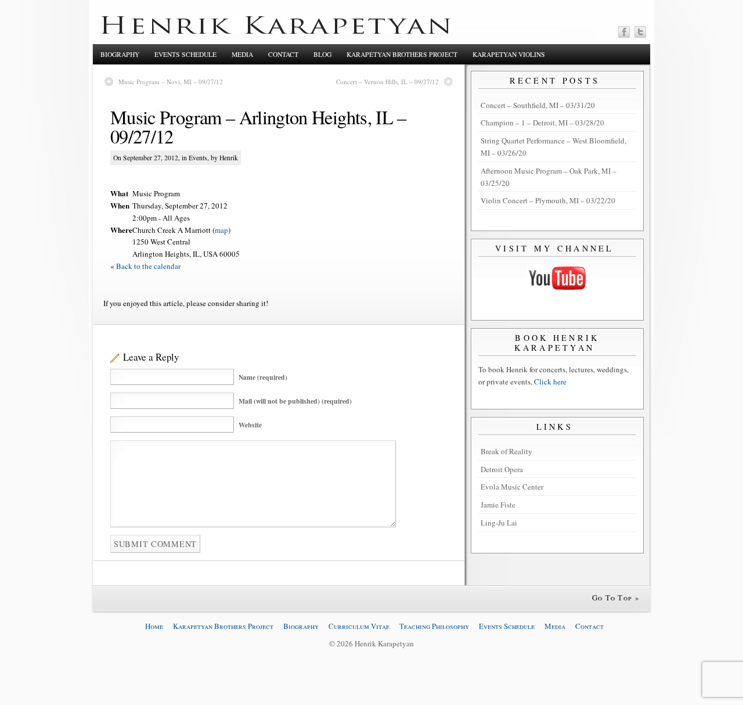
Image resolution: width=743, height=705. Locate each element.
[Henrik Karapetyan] (275, 31)
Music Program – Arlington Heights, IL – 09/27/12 (258, 127)
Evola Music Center (512, 486)
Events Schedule (185, 54)
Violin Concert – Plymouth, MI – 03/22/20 (548, 200)
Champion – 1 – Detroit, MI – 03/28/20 (542, 122)
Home (154, 626)
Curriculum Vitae (359, 626)
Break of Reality (506, 451)
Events (198, 157)
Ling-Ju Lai (499, 522)
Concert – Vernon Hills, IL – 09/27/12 (387, 81)
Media (242, 54)
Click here (550, 381)
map (221, 230)
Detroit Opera (502, 469)
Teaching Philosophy (434, 626)
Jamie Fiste (498, 504)
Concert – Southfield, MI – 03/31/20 (538, 105)
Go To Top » (616, 597)
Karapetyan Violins (509, 54)
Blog (322, 54)
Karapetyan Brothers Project (402, 54)
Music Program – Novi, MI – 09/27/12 (170, 81)
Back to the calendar (148, 266)
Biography (119, 54)
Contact (283, 54)
